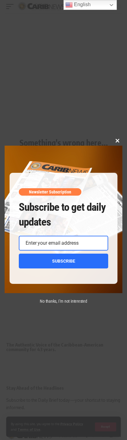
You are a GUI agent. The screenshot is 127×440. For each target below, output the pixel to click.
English (82, 4)
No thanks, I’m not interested (63, 301)
